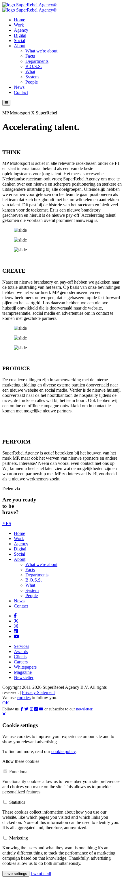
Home (19, 19)
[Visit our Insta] (16, 626)
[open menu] (6, 103)
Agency (21, 30)
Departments (36, 61)
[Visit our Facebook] (15, 615)
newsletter (84, 709)
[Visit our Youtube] (16, 636)
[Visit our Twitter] (16, 620)
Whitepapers (25, 667)
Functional (19, 771)
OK (5, 702)
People (31, 82)
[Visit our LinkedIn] (16, 631)
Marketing (18, 837)
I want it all (41, 873)
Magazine (23, 672)
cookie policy (63, 751)
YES (6, 523)
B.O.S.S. (33, 66)
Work (19, 24)
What (30, 71)
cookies (24, 697)
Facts (30, 56)
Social (19, 40)
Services (21, 646)
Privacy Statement (38, 692)
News (19, 87)
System (32, 76)
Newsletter (23, 677)
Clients (20, 656)
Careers (21, 661)
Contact (21, 92)
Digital (20, 35)
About (19, 45)
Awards (21, 651)
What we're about (41, 50)
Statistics (17, 802)
